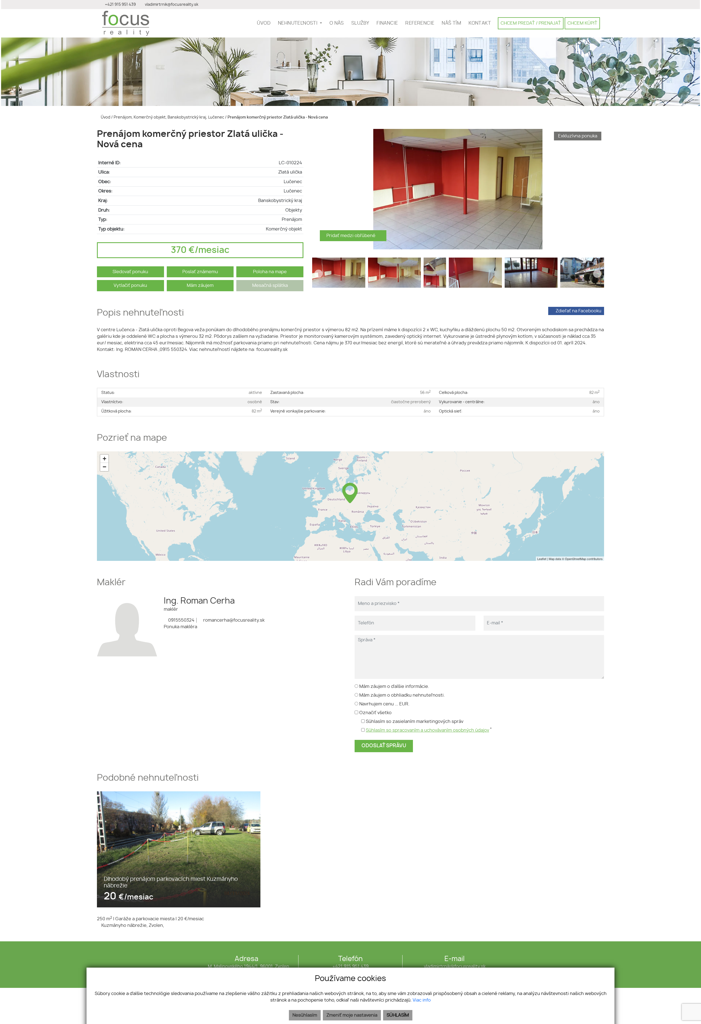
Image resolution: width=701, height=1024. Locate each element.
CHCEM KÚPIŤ (582, 23)
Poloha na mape (270, 272)
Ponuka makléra (180, 627)
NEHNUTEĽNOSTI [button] (298, 23)
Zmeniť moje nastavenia (351, 1015)
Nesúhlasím (304, 1015)
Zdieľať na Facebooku (578, 311)
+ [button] (104, 458)
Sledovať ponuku (130, 272)
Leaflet (541, 558)
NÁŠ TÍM (451, 23)
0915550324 (180, 620)
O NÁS (336, 23)
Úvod (105, 117)
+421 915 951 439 (350, 966)
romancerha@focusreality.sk (233, 620)
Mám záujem (200, 285)
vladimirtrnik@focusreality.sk (454, 966)
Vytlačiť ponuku (130, 285)
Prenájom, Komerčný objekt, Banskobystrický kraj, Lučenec (169, 117)
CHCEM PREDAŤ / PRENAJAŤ (531, 23)
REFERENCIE (419, 23)
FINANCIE (387, 23)
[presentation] (318, 189)
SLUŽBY (360, 23)
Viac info (422, 1000)
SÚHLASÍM (398, 1015)
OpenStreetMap (575, 558)
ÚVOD (264, 23)
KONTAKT (480, 23)
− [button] (104, 466)
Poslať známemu (200, 272)
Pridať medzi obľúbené (351, 235)
